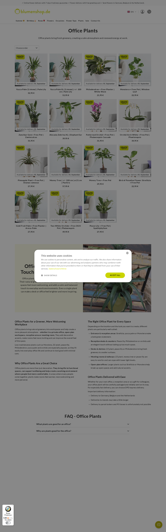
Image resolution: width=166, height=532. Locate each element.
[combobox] (127, 253)
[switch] (8, 522)
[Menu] (12, 506)
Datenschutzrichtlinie (57, 268)
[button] (49, 275)
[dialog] (83, 266)
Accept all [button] (115, 275)
